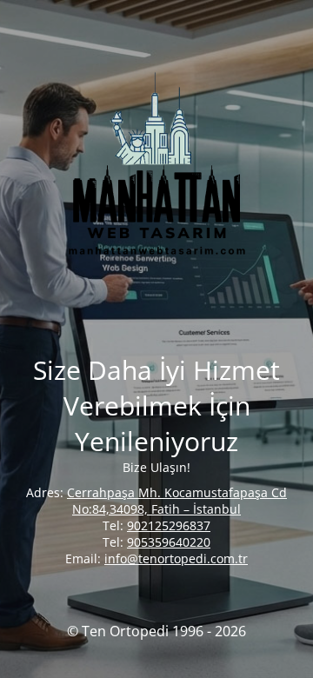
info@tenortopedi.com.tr (176, 558)
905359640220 (168, 542)
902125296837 (168, 525)
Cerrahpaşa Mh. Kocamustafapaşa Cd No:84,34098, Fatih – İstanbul (177, 500)
